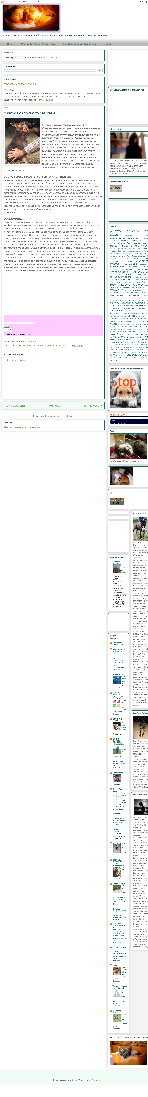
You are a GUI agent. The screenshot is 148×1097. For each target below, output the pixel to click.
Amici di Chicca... (119, 649)
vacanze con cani (118, 357)
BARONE (123, 870)
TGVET (116, 965)
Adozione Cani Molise (135, 251)
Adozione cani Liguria (118, 249)
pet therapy (138, 329)
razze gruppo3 (131, 342)
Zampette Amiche (117, 1011)
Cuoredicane (118, 772)
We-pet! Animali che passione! (120, 987)
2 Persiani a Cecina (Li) (123, 570)
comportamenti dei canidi (128, 287)
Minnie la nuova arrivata (123, 727)
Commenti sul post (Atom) (59, 416)
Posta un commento (17, 360)
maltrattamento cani (118, 316)
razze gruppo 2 (119, 336)
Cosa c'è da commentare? (132, 290)
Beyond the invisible (117, 720)
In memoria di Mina (123, 848)
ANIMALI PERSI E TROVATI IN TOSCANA (118, 695)
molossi (131, 315)
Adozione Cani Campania (129, 243)
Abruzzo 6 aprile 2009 (118, 643)
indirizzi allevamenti (136, 308)
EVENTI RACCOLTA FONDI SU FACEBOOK (126, 303)
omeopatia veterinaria (119, 319)
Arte (108, 43)
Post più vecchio (92, 406)
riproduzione (127, 347)
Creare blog (118, 761)
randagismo (133, 331)
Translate (51, 57)
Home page (54, 406)
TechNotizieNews (119, 948)
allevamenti (128, 269)
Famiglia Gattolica (117, 562)
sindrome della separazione (122, 349)
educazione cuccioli (58, 345)
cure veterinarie (121, 292)
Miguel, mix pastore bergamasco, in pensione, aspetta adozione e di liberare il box (119, 829)
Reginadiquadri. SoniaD (118, 345)
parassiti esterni (116, 321)
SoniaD (134, 352)
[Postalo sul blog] (75, 346)
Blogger (96, 1080)
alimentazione (117, 266)
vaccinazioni (133, 358)
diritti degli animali (129, 295)
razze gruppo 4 (137, 337)
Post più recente (14, 406)
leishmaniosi (124, 313)
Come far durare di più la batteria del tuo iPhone (119, 954)
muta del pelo (141, 316)
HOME (10, 43)
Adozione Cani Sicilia (128, 256)
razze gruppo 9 (117, 342)
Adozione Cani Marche (119, 251)
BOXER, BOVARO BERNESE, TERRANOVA (118, 742)
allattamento (115, 269)
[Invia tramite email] (73, 346)
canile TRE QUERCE (131, 282)
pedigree (129, 329)
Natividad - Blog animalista (120, 910)
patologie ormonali (117, 329)
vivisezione (114, 360)
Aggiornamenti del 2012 (119, 764)
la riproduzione (139, 311)
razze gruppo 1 (127, 334)
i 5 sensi (141, 305)
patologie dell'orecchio (118, 327)
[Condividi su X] (77, 346)
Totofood (122, 355)
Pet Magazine (45, 99)
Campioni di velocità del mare (124, 681)
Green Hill (125, 306)
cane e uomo (115, 282)
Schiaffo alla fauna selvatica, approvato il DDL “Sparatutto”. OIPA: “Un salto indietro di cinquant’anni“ (119, 659)
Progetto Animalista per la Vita (119, 917)
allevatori (139, 269)
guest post (133, 306)
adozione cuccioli (124, 258)
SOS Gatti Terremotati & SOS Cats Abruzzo (119, 926)
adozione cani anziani (129, 240)
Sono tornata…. (123, 748)
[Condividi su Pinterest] (82, 346)
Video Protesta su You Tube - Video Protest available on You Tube (120, 936)
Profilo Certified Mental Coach (38, 43)
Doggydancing (125, 298)
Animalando (118, 674)
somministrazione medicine (120, 352)
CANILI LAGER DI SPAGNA (130, 285)
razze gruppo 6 (127, 339)
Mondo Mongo (119, 883)
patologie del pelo (126, 324)
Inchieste (121, 308)
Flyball (118, 306)
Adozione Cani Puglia (130, 253)
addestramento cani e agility (31, 345)
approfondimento (119, 271)
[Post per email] (42, 341)
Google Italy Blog (118, 790)
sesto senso (137, 347)
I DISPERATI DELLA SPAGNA (119, 819)
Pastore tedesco (132, 321)
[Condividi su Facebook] (80, 346)
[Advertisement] (21, 293)
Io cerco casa (119, 843)
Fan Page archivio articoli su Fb (81, 43)
